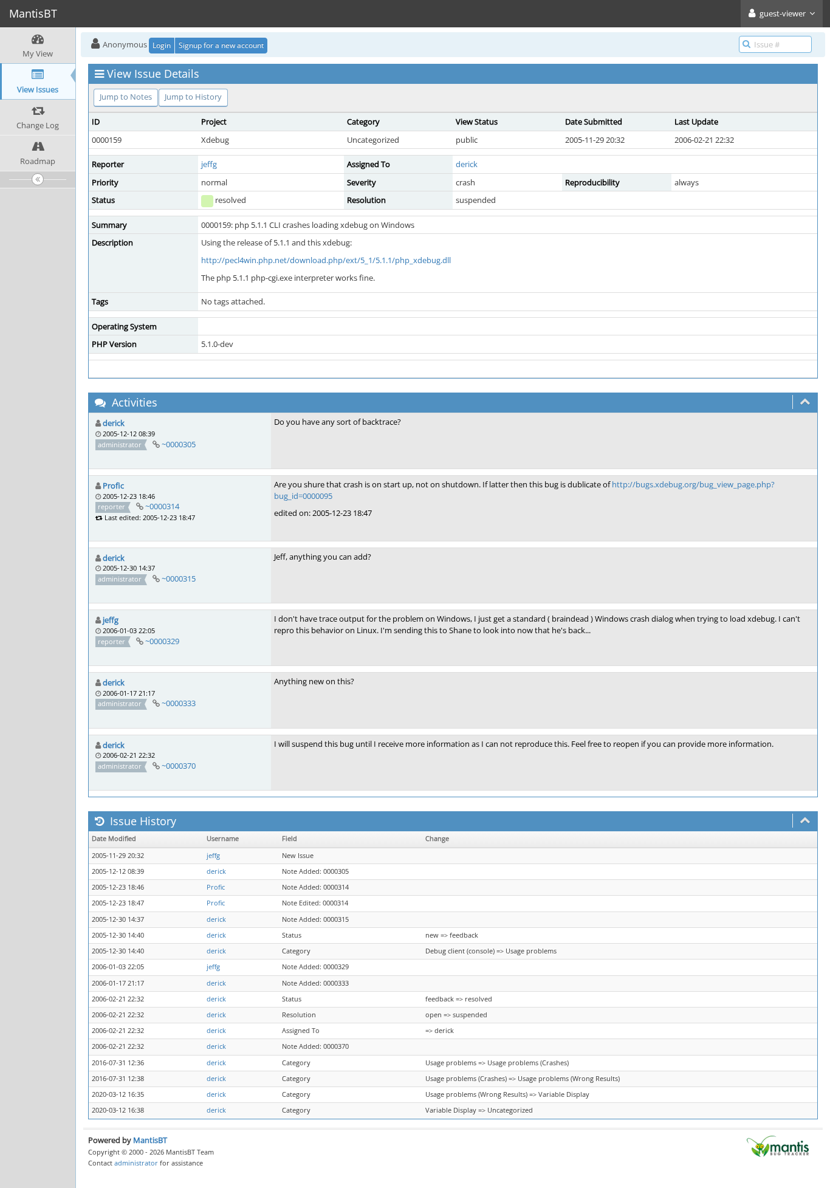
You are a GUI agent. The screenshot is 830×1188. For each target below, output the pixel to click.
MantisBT (150, 1140)
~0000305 (179, 444)
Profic (113, 485)
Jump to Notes (126, 96)
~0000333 (179, 703)
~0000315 (179, 578)
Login (162, 45)
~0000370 (179, 765)
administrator (136, 1162)
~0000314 (162, 506)
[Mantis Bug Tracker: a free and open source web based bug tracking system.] (778, 1145)
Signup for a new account (221, 45)
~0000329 (162, 641)
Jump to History (193, 96)
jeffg (209, 164)
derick (467, 164)
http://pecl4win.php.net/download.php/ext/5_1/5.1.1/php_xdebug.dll (326, 260)
